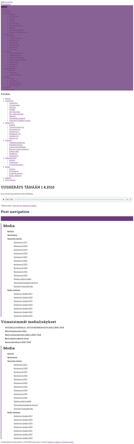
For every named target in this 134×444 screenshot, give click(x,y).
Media (7, 77)
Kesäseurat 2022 (20, 261)
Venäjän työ (13, 47)
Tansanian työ (14, 40)
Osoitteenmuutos (15, 75)
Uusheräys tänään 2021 (23, 308)
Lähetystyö (9, 34)
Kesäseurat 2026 (20, 275)
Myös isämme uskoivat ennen (17, 338)
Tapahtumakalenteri (16, 53)
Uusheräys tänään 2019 (23, 301)
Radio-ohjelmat (14, 85)
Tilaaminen (13, 72)
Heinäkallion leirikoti (16, 30)
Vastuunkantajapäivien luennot (26, 283)
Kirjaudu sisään (67, 442)
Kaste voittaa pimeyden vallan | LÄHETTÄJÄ (23, 335)
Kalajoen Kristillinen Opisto (18, 32)
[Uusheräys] (6, 4)
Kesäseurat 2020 (20, 253)
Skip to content (7, 2)
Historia (12, 19)
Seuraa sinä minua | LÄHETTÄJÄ (18, 342)
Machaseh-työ (14, 45)
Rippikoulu (13, 64)
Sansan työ (13, 49)
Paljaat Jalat (13, 62)
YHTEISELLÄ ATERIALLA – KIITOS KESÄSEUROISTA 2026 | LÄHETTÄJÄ (34, 327)
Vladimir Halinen (53, 442)
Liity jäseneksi (14, 23)
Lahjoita (8, 87)
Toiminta (8, 51)
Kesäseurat (13, 66)
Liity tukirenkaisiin (15, 25)
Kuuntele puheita (15, 83)
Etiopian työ (13, 43)
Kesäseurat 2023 (20, 264)
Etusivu (7, 11)
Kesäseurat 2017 (20, 242)
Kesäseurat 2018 (20, 246)
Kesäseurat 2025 (20, 272)
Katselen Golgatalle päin (23, 286)
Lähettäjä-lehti (10, 68)
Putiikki (11, 21)
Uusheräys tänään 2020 (23, 305)
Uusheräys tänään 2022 (23, 312)
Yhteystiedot (9, 89)
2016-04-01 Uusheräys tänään (24, 206)
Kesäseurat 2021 (20, 257)
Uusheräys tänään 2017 (23, 294)
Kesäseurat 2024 (20, 268)
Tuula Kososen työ (15, 38)
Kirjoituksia (13, 81)
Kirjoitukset (12, 235)
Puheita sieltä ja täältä (22, 279)
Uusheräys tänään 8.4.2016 (12, 220)
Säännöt (12, 28)
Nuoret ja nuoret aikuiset (18, 60)
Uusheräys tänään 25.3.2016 (13, 217)
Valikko (4, 6)
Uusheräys (8, 13)
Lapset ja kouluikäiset (16, 57)
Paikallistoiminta (15, 55)
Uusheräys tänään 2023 (23, 316)
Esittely (12, 36)
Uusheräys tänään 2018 (23, 297)
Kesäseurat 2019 (20, 250)
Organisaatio (14, 17)
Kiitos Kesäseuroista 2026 (15, 331)
